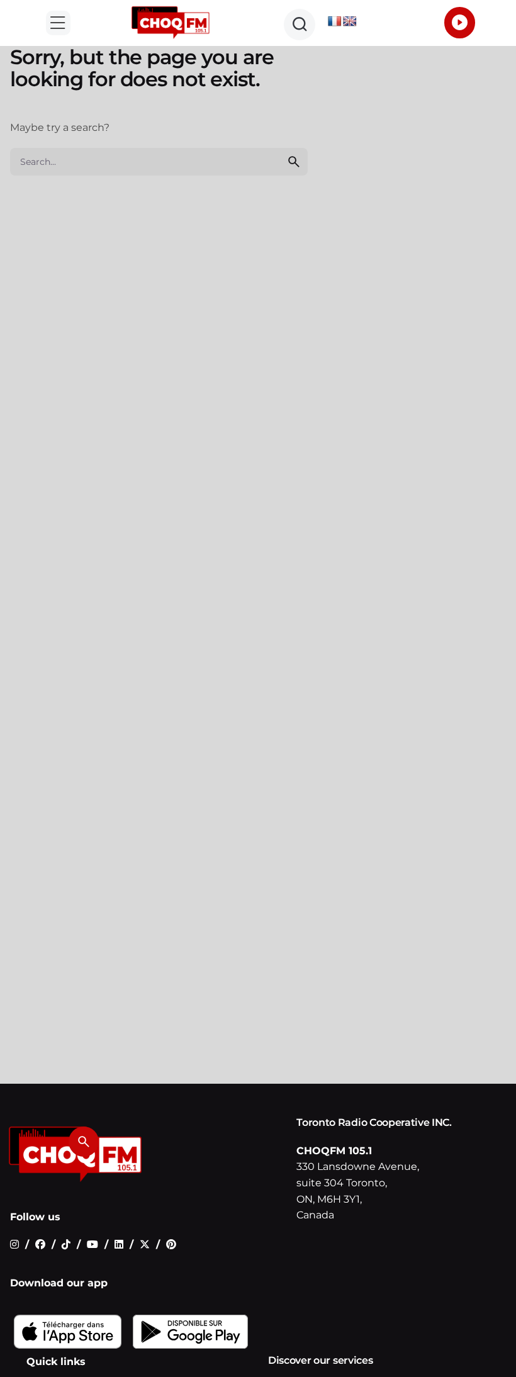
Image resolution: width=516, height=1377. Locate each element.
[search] (294, 162)
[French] (335, 22)
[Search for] (159, 162)
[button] (58, 23)
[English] (350, 22)
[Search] (84, 1142)
